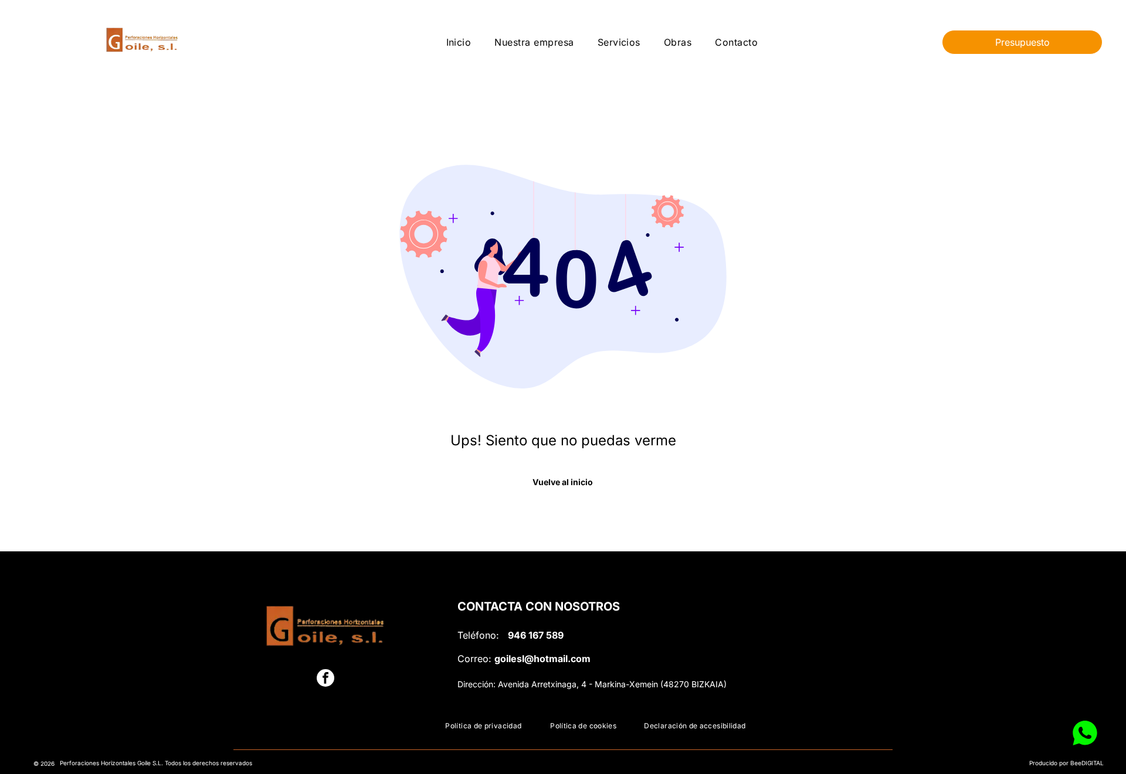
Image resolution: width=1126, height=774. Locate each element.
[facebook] (325, 679)
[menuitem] (459, 41)
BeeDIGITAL (1087, 762)
